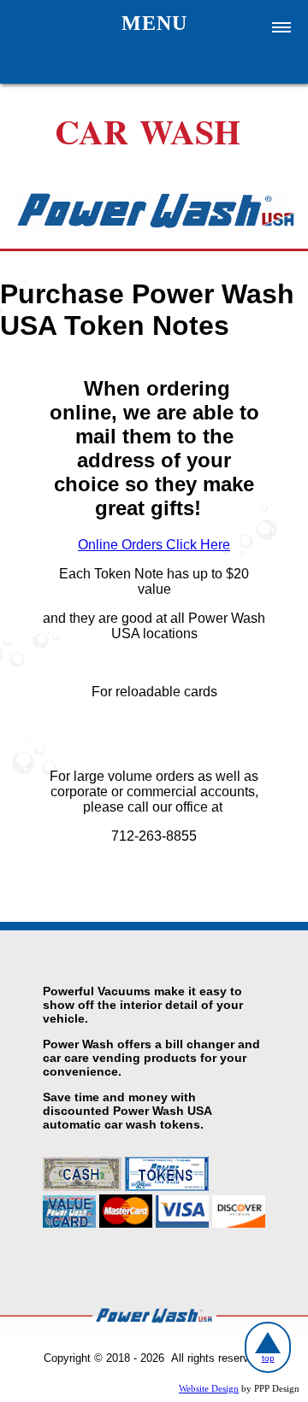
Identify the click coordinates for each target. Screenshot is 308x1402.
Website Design (209, 1388)
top (268, 1358)
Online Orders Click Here (154, 544)
